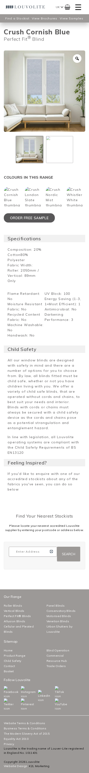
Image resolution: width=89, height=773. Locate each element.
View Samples (71, 18)
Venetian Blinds (58, 621)
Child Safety (12, 661)
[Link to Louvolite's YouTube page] (56, 704)
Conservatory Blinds (61, 611)
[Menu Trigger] (78, 7)
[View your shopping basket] (67, 7)
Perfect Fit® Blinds (17, 616)
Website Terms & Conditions (24, 723)
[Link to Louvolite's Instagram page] (22, 692)
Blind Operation (58, 650)
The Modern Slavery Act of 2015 (27, 733)
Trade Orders (56, 666)
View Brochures (44, 18)
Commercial (55, 655)
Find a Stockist (17, 18)
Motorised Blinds (59, 616)
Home (8, 650)
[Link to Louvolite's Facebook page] (5, 692)
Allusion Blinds (14, 621)
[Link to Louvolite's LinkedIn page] (39, 696)
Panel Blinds (56, 605)
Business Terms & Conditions (25, 728)
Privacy (9, 744)
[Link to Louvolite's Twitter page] (5, 704)
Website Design (15, 766)
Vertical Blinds (14, 611)
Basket (9, 671)
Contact (9, 666)
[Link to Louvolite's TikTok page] (56, 692)
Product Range (14, 655)
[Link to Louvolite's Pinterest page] (22, 704)
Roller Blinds (13, 605)
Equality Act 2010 (16, 739)
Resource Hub (57, 661)
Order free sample (29, 218)
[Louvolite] (26, 7)
